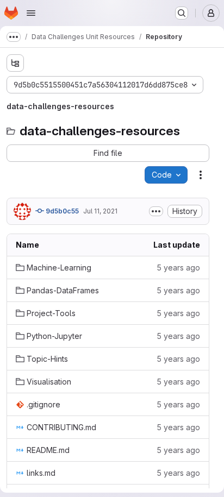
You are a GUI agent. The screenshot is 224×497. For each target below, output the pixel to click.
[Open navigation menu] (31, 13)
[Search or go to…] (181, 13)
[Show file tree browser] (15, 63)
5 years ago (178, 267)
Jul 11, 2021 (100, 211)
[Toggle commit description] (156, 211)
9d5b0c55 (61, 211)
